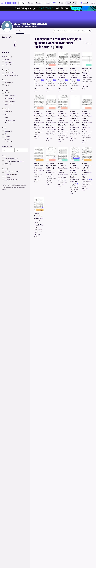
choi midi (72, 129)
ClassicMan (37, 80)
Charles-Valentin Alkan (19, 185)
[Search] (23, 3)
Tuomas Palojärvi (87, 77)
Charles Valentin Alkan (39, 127)
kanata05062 (62, 177)
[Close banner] (91, 8)
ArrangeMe (73, 184)
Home (4, 185)
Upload (85, 3)
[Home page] (9, 3)
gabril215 (36, 227)
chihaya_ (36, 172)
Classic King (85, 179)
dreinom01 (49, 175)
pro (43, 80)
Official (77, 157)
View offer (77, 8)
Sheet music (20, 31)
